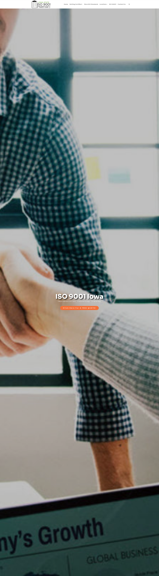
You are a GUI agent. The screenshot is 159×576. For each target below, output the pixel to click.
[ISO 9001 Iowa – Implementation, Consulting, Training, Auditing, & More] (41, 4)
